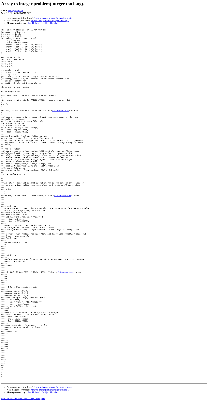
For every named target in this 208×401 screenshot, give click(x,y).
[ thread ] (37, 23)
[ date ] (29, 23)
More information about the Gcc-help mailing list (23, 398)
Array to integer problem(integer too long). (53, 18)
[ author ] (55, 23)
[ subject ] (46, 23)
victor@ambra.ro (15, 10)
